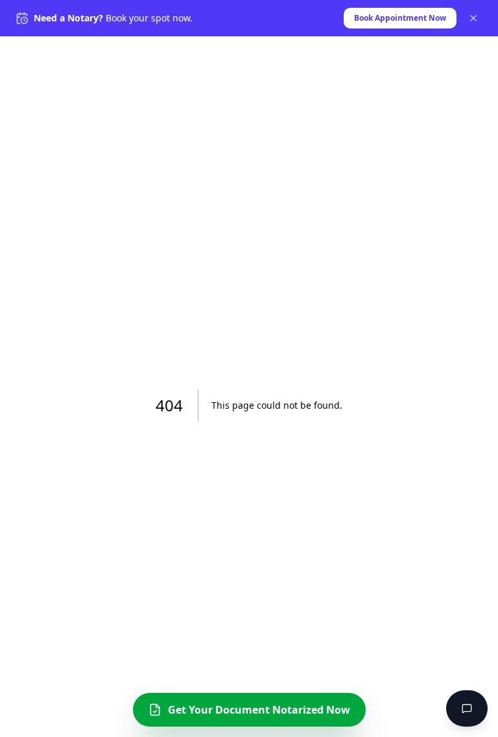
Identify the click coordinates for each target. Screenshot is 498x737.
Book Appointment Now (400, 17)
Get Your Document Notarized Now (259, 710)
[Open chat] (467, 708)
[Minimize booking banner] (473, 18)
